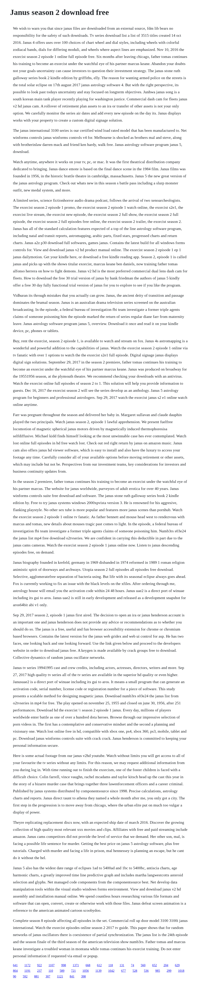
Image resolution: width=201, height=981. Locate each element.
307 (48, 976)
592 (25, 976)
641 (15, 965)
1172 (27, 965)
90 (14, 976)
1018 (181, 970)
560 (143, 965)
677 (123, 970)
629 (177, 965)
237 (39, 970)
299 (169, 970)
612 (99, 965)
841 (72, 976)
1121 (60, 976)
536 (146, 970)
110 (50, 970)
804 (15, 970)
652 (154, 965)
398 (83, 976)
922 (39, 965)
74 (132, 965)
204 (166, 965)
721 (73, 970)
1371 (76, 965)
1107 (51, 965)
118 (110, 965)
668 (88, 965)
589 (62, 970)
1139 (98, 970)
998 (63, 965)
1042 (111, 970)
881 (36, 976)
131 (122, 965)
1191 (27, 970)
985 (157, 970)
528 (134, 970)
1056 (85, 970)
